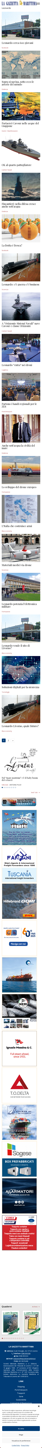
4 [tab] (8, 787)
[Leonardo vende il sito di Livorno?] (21, 628)
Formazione (6, 492)
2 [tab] (4, 787)
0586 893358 (25, 1353)
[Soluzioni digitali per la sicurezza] (21, 670)
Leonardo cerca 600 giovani (17, 43)
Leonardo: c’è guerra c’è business (20, 284)
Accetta (21, 1429)
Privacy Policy (25, 1445)
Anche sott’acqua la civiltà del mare (18, 447)
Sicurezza (5, 289)
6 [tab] (11, 787)
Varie (21, 1396)
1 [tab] (2, 787)
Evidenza (5, 89)
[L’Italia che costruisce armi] (21, 509)
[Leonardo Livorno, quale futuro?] (21, 709)
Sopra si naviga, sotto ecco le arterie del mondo (18, 83)
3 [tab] (6, 787)
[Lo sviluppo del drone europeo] (21, 470)
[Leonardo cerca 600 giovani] (21, 26)
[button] (39, 1406)
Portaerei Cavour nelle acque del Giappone (20, 124)
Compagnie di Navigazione (21, 1403)
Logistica (5, 370)
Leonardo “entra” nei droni (17, 365)
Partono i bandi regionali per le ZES (19, 405)
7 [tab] (13, 787)
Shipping (21, 1386)
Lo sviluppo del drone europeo (19, 487)
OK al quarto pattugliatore (16, 165)
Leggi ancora (21, 781)
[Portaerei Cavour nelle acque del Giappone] (21, 106)
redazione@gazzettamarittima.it (24, 1359)
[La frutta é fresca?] (21, 228)
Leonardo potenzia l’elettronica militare (19, 605)
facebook (5, 48)
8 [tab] (15, 787)
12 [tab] (23, 1338)
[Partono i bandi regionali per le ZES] (21, 387)
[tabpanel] (21, 781)
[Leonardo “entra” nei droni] (21, 348)
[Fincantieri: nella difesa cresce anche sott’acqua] (21, 187)
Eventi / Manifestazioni (10, 131)
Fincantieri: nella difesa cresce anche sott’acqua (19, 205)
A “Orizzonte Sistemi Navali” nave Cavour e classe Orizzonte (21, 325)
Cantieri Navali (7, 170)
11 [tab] (21, 1338)
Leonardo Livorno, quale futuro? (20, 726)
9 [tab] (17, 1338)
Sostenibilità (21, 1400)
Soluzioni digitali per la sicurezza (20, 687)
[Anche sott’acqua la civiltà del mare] (21, 428)
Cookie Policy (16, 1445)
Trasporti (21, 1393)
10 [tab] (19, 1338)
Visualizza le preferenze (21, 1441)
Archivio (35, 1307)
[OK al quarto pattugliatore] (21, 148)
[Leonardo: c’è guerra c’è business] (21, 267)
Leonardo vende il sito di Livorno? (16, 647)
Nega (21, 1435)
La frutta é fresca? (12, 245)
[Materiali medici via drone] (21, 548)
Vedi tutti (34, 792)
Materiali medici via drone (17, 565)
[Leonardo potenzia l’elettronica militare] (21, 587)
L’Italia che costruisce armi (17, 526)
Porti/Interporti (7, 412)
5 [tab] (9, 787)
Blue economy (7, 531)
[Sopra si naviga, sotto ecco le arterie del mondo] (21, 65)
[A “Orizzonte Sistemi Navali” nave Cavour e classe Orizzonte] (21, 306)
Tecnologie (5, 692)
